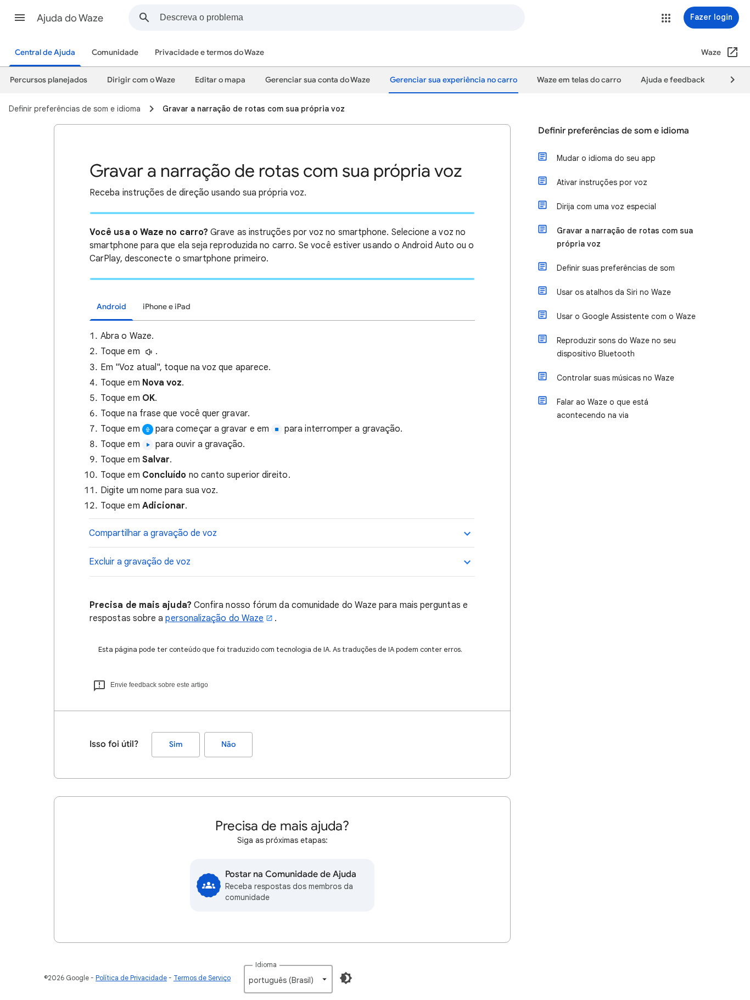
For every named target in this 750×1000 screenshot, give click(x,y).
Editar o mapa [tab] (220, 80)
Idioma (266, 964)
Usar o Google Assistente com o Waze (626, 316)
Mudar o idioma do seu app (606, 158)
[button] (20, 17)
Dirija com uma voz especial (606, 206)
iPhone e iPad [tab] (167, 306)
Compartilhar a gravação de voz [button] (153, 533)
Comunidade (115, 52)
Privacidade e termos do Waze (209, 52)
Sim (176, 744)
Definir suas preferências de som (616, 268)
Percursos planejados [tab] (48, 80)
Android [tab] (111, 306)
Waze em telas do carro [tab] (579, 80)
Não (228, 744)
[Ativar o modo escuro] (346, 978)
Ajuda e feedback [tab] (672, 80)
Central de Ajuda (45, 52)
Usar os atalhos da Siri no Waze (614, 292)
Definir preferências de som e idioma (613, 130)
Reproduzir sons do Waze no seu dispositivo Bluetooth (616, 347)
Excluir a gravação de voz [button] (140, 561)
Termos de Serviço (202, 978)
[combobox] (342, 17)
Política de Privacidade (131, 978)
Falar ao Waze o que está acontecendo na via (602, 408)
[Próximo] (727, 80)
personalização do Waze (214, 618)
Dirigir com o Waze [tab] (141, 80)
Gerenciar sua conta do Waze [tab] (317, 80)
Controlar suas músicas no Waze (615, 378)
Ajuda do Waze (70, 18)
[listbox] (288, 979)
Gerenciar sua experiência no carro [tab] (453, 80)
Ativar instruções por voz (602, 182)
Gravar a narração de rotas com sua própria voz (625, 237)
